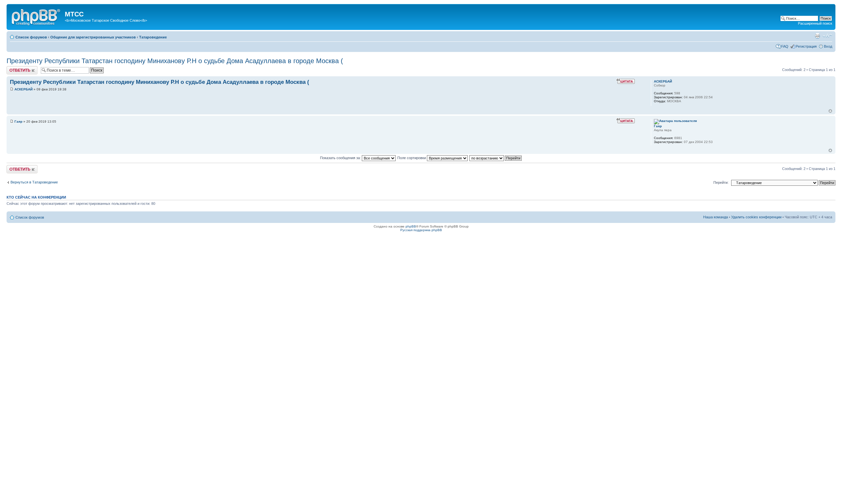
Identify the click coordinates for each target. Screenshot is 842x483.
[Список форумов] (36, 16)
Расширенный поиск (815, 23)
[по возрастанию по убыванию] (495, 158)
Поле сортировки (412, 158)
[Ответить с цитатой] (625, 81)
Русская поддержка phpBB (421, 230)
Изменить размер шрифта (827, 36)
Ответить (14, 68)
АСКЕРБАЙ (23, 89)
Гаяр (18, 121)
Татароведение (153, 37)
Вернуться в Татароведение (34, 182)
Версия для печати (817, 36)
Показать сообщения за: (341, 158)
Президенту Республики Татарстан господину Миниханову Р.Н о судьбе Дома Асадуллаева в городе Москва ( (175, 60)
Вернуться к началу (830, 111)
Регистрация (806, 46)
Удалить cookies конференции (756, 217)
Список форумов (31, 37)
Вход (828, 46)
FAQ (784, 46)
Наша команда (715, 217)
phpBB (411, 226)
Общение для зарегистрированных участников (93, 37)
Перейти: (721, 182)
